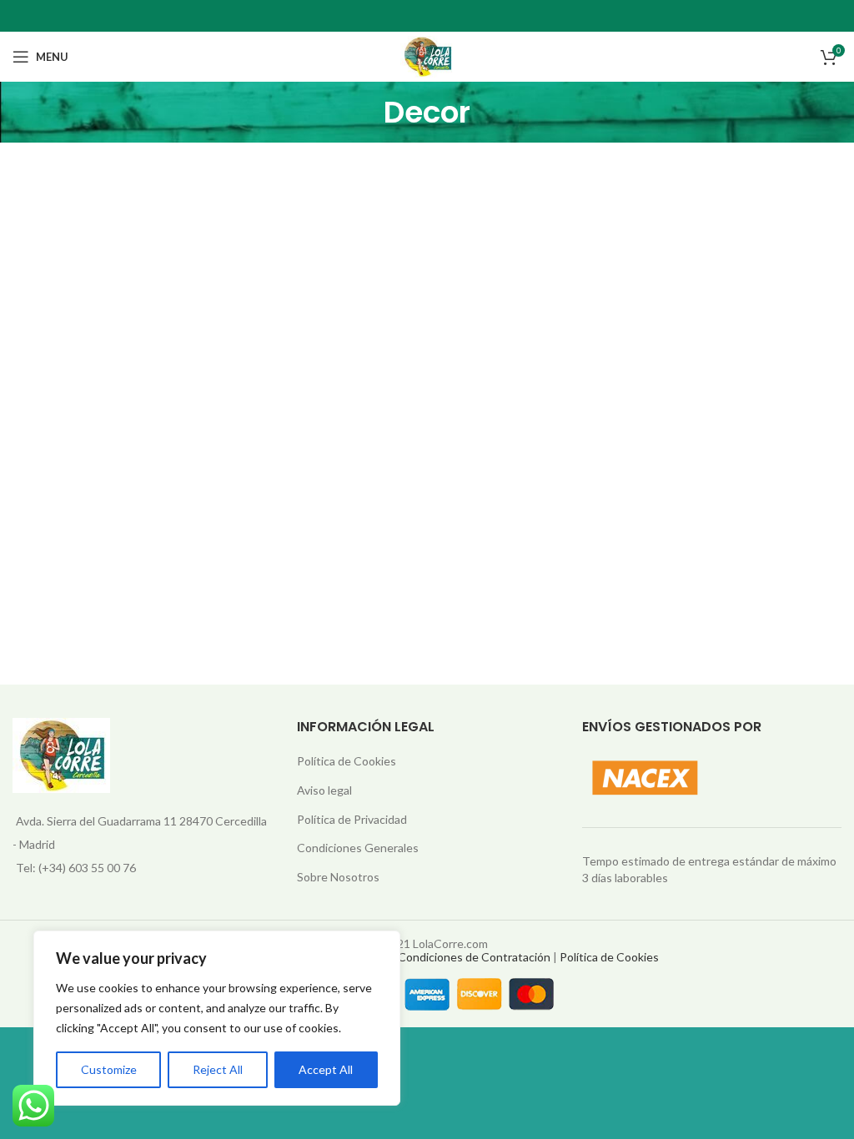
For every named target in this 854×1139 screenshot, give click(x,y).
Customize (109, 1069)
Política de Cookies (346, 761)
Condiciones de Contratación (474, 957)
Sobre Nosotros (338, 877)
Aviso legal (324, 790)
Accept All (326, 1069)
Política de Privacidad (352, 819)
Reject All (218, 1069)
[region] (216, 1018)
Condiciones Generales (358, 847)
